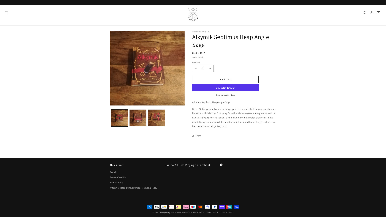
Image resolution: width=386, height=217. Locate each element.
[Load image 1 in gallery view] (119, 117)
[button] (6, 12)
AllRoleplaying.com (166, 212)
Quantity (196, 62)
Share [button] (198, 135)
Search (113, 172)
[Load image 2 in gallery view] (137, 117)
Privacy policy (212, 212)
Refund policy (116, 182)
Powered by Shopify (182, 212)
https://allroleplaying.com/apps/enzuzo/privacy (133, 187)
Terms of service (118, 177)
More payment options (225, 95)
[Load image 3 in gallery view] (156, 117)
